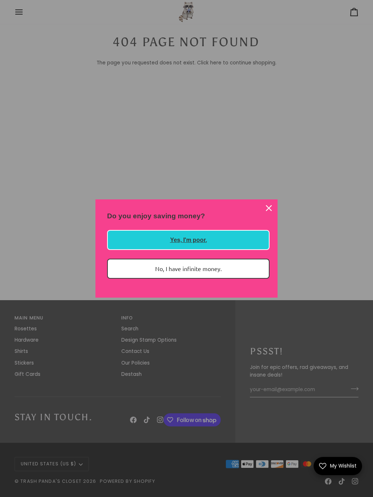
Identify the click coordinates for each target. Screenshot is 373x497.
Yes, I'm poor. (188, 240)
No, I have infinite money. (188, 268)
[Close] (269, 208)
